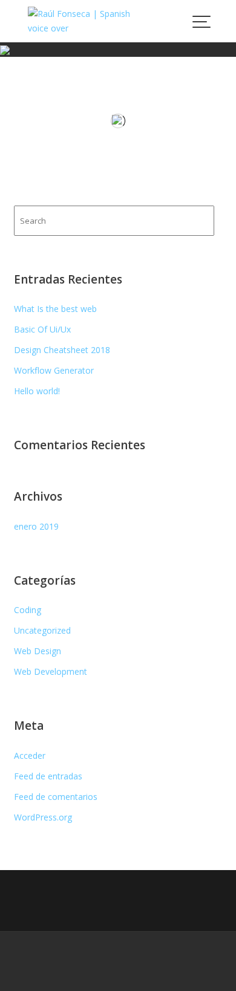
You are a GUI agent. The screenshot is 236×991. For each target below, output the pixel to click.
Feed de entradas (48, 776)
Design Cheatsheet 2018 (62, 350)
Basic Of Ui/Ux (42, 329)
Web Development (50, 671)
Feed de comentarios (55, 796)
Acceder (29, 755)
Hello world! (37, 391)
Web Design (37, 651)
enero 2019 (36, 526)
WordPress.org (43, 817)
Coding (27, 610)
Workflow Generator (54, 370)
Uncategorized (42, 630)
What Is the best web (55, 308)
